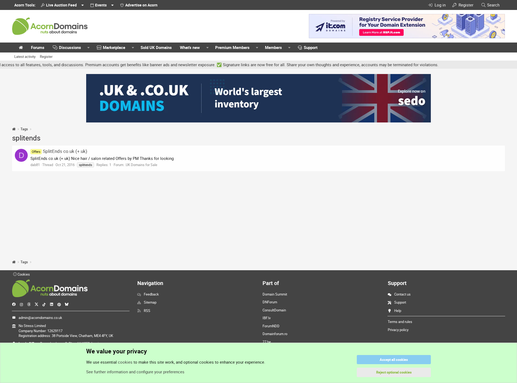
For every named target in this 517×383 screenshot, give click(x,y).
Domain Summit (275, 294)
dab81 (35, 164)
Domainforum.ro (275, 333)
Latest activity (25, 56)
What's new (190, 47)
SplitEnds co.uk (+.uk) (59, 151)
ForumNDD (271, 326)
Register (46, 56)
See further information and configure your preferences (135, 371)
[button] (88, 47)
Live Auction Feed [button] (61, 5)
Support (310, 47)
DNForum (270, 302)
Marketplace (114, 47)
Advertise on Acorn (141, 5)
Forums (37, 47)
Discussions (70, 47)
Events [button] (101, 5)
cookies (125, 362)
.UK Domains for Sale (141, 164)
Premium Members (232, 47)
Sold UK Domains (156, 47)
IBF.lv (267, 317)
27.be (267, 341)
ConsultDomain (274, 310)
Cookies (23, 274)
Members (273, 47)
